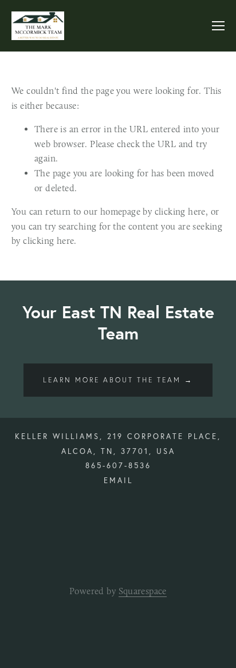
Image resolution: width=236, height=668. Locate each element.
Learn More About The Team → (118, 379)
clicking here (180, 211)
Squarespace (143, 591)
